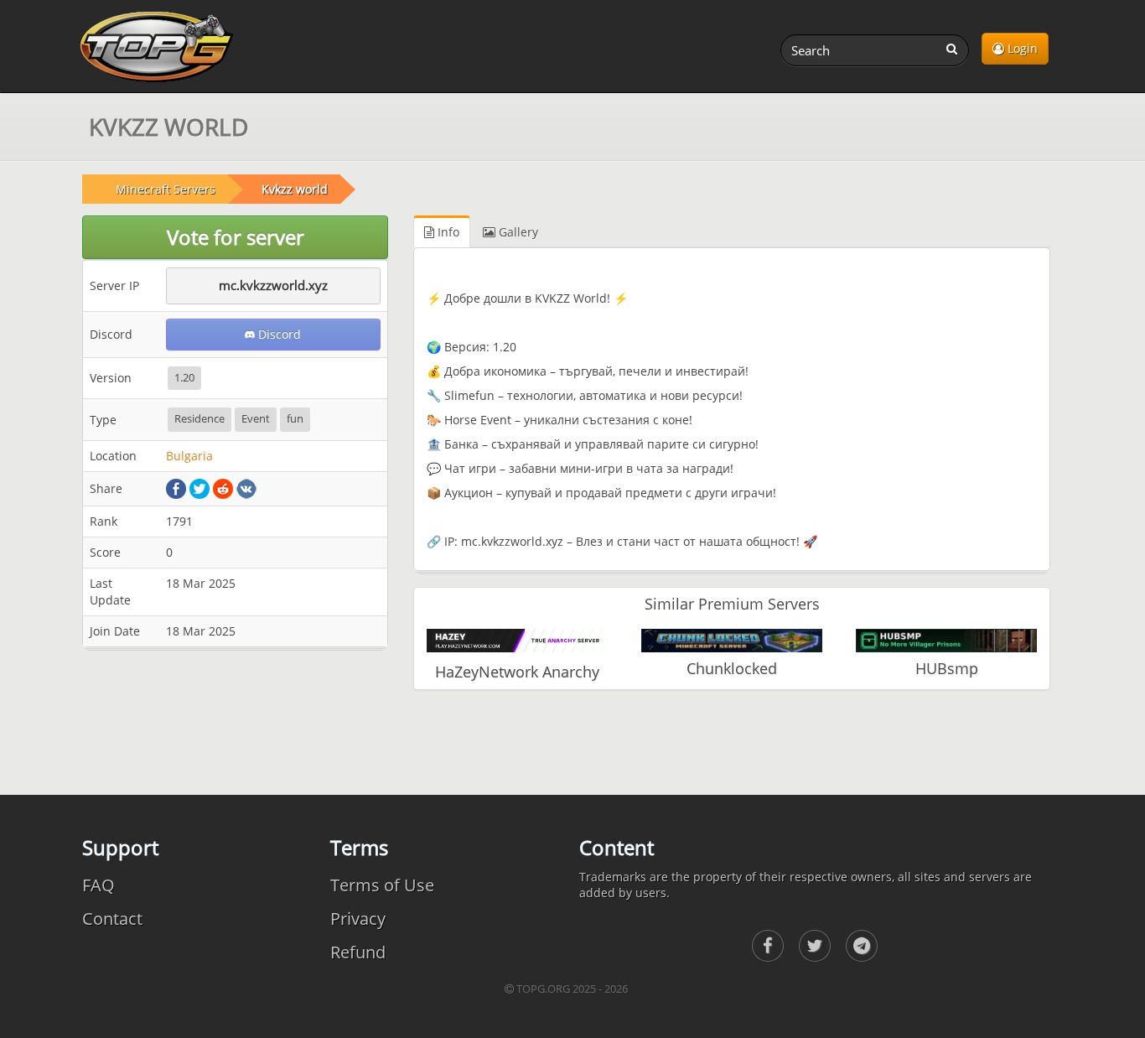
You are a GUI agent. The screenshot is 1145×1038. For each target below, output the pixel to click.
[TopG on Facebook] (768, 946)
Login (1021, 48)
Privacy (358, 918)
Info (446, 232)
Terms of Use (382, 885)
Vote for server (235, 237)
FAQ (98, 885)
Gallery (516, 232)
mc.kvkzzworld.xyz (273, 285)
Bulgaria (189, 456)
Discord (278, 334)
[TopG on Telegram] (862, 946)
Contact (112, 918)
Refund (358, 952)
